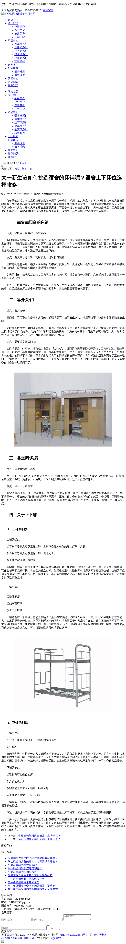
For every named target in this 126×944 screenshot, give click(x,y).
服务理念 (19, 75)
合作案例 (13, 64)
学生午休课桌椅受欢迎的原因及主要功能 (31, 885)
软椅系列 (19, 61)
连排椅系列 (21, 47)
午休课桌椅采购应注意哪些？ (25, 868)
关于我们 (13, 23)
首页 (10, 19)
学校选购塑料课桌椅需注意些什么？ (39, 835)
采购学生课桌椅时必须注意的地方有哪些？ (33, 858)
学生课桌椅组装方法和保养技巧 (26, 878)
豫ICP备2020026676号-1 (74, 934)
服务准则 (19, 71)
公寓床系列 (21, 57)
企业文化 (19, 30)
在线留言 (48, 10)
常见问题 (13, 82)
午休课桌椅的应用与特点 (22, 872)
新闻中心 (13, 78)
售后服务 (13, 68)
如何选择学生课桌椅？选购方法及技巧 (30, 875)
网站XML (29, 938)
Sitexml (22, 163)
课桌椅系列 (21, 44)
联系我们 (13, 85)
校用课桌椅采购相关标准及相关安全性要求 (33, 889)
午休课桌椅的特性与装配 (22, 865)
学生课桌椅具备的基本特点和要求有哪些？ (33, 861)
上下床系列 (21, 50)
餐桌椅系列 (21, 54)
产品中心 (13, 40)
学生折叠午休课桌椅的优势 (23, 882)
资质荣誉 (19, 33)
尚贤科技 (56, 938)
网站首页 (13, 91)
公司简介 (19, 26)
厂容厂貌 (19, 37)
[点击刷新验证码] (55, 926)
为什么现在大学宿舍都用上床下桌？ (39, 839)
